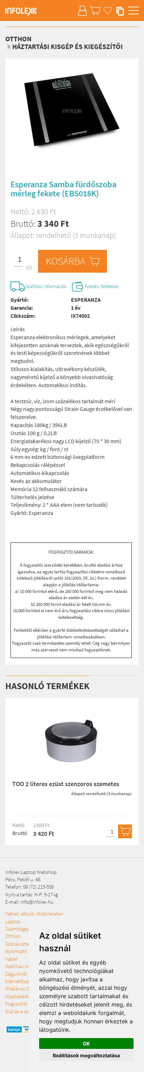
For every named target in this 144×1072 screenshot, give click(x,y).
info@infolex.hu (37, 901)
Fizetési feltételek (102, 286)
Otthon (18, 38)
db (29, 267)
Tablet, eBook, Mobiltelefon (34, 913)
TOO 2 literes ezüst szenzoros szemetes (65, 784)
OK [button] (86, 1043)
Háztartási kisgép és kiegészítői (67, 46)
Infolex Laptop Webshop (31, 872)
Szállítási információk (46, 286)
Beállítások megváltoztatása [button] (86, 1055)
